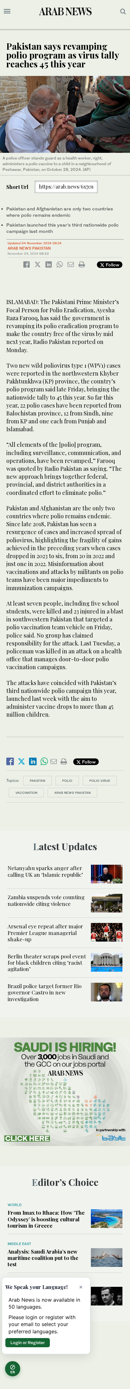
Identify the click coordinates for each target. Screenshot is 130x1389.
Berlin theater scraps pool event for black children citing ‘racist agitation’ (47, 963)
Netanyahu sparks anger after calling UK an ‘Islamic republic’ (45, 871)
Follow (111, 264)
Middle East (19, 1244)
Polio (67, 780)
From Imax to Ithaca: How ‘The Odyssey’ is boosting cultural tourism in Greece (46, 1219)
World (14, 1205)
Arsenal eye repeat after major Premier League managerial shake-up (45, 933)
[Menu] (7, 11)
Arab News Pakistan (29, 248)
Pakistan (37, 780)
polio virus (99, 780)
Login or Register (27, 1342)
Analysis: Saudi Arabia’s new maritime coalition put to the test (43, 1258)
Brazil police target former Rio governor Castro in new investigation (44, 992)
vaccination (26, 792)
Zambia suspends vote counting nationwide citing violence (46, 900)
